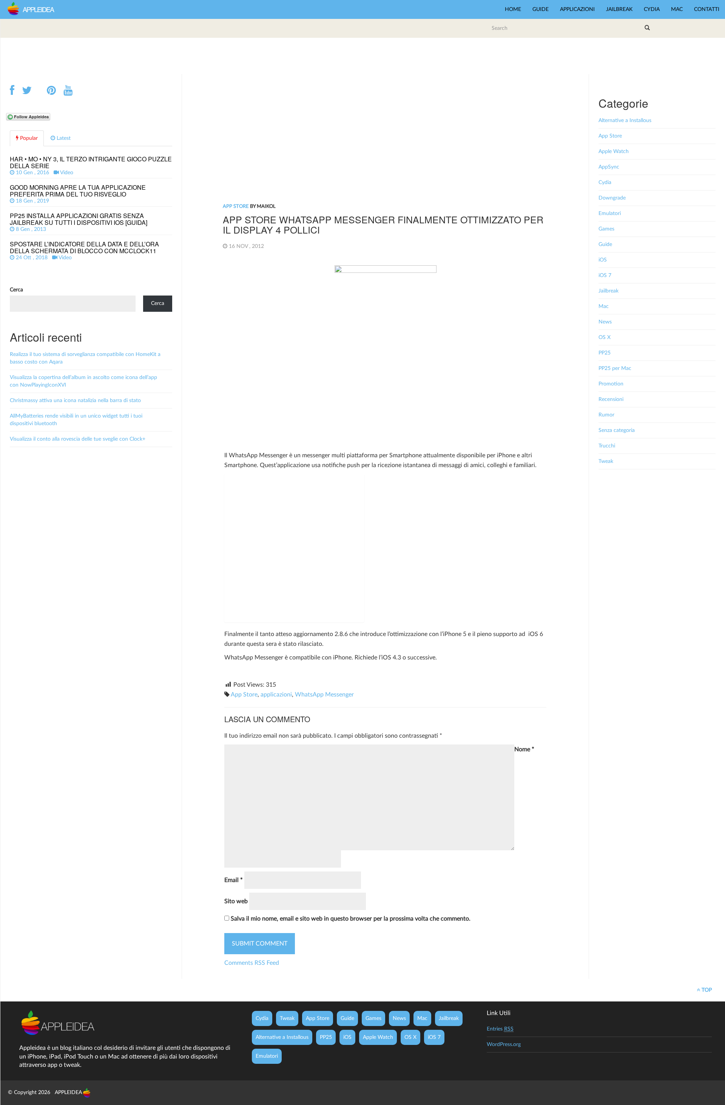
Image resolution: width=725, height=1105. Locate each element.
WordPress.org (504, 1044)
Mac (677, 9)
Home (513, 9)
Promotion (611, 384)
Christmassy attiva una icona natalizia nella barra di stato (75, 400)
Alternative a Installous (625, 120)
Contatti (706, 9)
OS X (605, 337)
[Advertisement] (362, 55)
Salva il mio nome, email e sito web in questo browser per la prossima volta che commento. (350, 919)
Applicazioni (577, 9)
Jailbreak (619, 9)
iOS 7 (605, 275)
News (605, 322)
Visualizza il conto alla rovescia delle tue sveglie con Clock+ (77, 439)
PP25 (605, 353)
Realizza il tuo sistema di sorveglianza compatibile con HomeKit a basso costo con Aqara (85, 358)
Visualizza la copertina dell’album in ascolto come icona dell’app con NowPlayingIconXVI (83, 381)
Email (233, 880)
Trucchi (607, 446)
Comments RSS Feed (251, 963)
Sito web (236, 901)
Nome (524, 749)
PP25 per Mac (615, 368)
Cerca (16, 289)
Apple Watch (614, 151)
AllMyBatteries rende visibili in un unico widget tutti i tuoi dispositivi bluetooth (76, 419)
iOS (603, 260)
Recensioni (611, 399)
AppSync (609, 167)
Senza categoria (617, 430)
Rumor (606, 415)
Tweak (606, 461)
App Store (236, 206)
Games (606, 229)
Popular (28, 138)
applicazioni (276, 695)
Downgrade (612, 198)
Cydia (652, 9)
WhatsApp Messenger (324, 695)
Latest (63, 138)
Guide (540, 9)
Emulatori (610, 213)
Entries (500, 1029)
